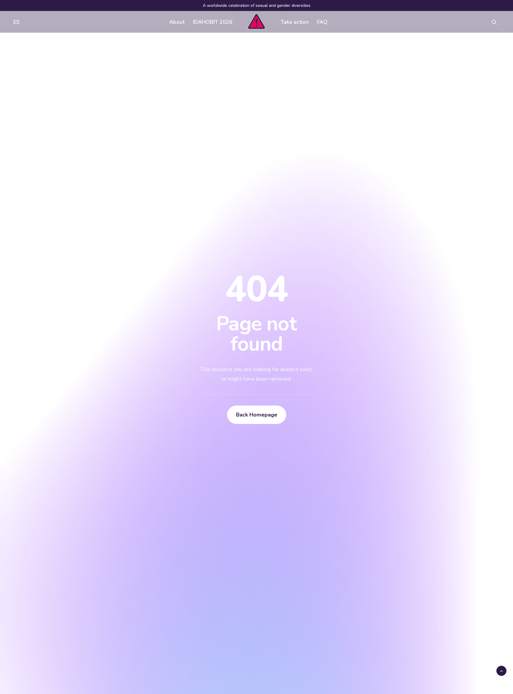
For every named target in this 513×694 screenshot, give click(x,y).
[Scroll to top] (501, 670)
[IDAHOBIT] (256, 22)
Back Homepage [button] (256, 414)
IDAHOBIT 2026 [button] (212, 22)
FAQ (322, 22)
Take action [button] (295, 22)
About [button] (177, 22)
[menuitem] (15, 22)
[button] (497, 22)
